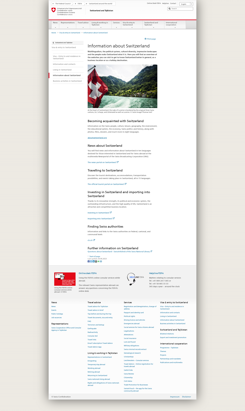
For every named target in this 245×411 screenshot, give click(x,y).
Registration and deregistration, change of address (140, 308)
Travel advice (83, 23)
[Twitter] (91, 261)
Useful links (128, 370)
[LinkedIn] (94, 261)
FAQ (89, 321)
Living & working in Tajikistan (100, 24)
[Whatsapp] (98, 261)
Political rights (129, 316)
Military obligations (131, 346)
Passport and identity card (134, 313)
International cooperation (171, 24)
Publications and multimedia (171, 362)
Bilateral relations (167, 334)
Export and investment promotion (173, 338)
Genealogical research (132, 353)
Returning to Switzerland (97, 376)
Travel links (92, 340)
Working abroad (94, 368)
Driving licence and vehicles (134, 320)
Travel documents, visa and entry (100, 318)
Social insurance (130, 338)
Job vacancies (56, 318)
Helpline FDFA (156, 273)
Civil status (128, 381)
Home (53, 33)
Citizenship (128, 377)
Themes (163, 351)
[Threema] (96, 261)
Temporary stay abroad (96, 364)
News (55, 23)
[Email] (101, 261)
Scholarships (128, 357)
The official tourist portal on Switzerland (106, 184)
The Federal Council (63, 4)
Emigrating (92, 361)
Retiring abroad (94, 372)
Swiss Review (129, 374)
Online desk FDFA (88, 273)
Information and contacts (170, 313)
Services (116, 23)
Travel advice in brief (95, 310)
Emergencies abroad (131, 324)
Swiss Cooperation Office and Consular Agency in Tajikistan (66, 329)
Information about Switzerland (172, 320)
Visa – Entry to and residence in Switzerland (172, 308)
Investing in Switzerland (98, 212)
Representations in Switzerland (100, 357)
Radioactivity (93, 332)
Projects (163, 355)
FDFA (80, 4)
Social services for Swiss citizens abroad (139, 327)
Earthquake (92, 328)
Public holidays (57, 314)
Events (53, 310)
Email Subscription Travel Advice (100, 343)
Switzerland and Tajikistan (151, 24)
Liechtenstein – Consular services (136, 360)
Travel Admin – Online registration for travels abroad (138, 365)
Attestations (128, 335)
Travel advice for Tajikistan (98, 307)
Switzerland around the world (100, 4)
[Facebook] (89, 261)
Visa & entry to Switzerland (129, 24)
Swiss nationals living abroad (99, 379)
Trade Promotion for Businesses (136, 385)
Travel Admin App (94, 347)
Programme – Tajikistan (169, 348)
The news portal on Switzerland (102, 162)
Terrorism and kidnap (96, 325)
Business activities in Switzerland (172, 324)
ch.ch (90, 240)
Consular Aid (92, 336)
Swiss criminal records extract (135, 349)
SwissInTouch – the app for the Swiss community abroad (138, 390)
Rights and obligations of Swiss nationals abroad (103, 384)
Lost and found (130, 342)
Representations (68, 23)
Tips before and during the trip (99, 314)
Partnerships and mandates (170, 359)
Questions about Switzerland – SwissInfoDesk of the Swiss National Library (119, 252)
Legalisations (129, 331)
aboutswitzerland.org (97, 137)
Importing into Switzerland (100, 218)
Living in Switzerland (168, 316)
